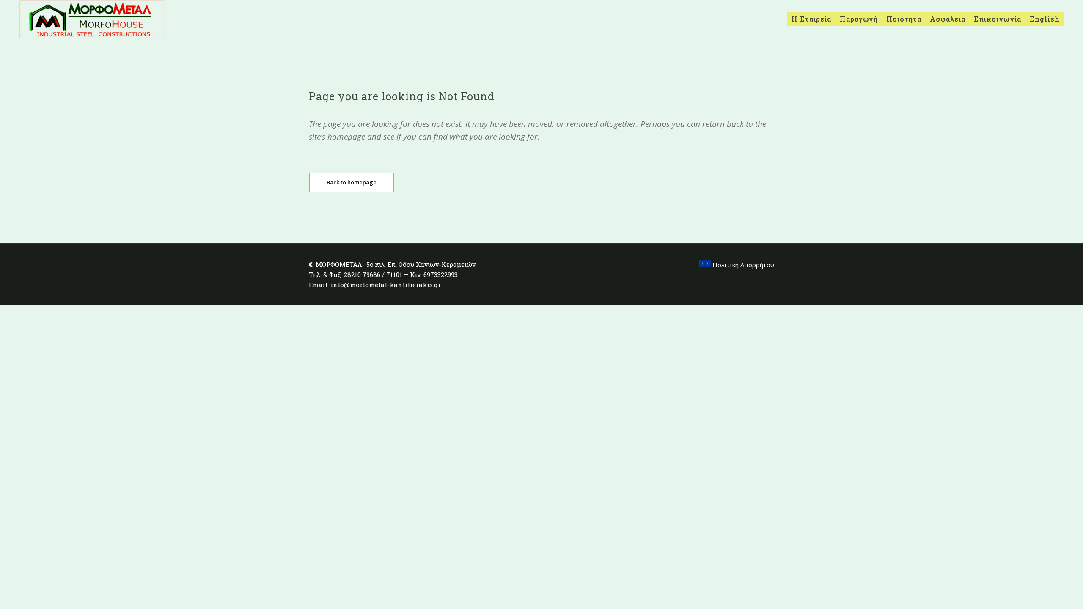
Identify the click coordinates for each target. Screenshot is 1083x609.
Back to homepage (352, 182)
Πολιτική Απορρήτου (742, 265)
